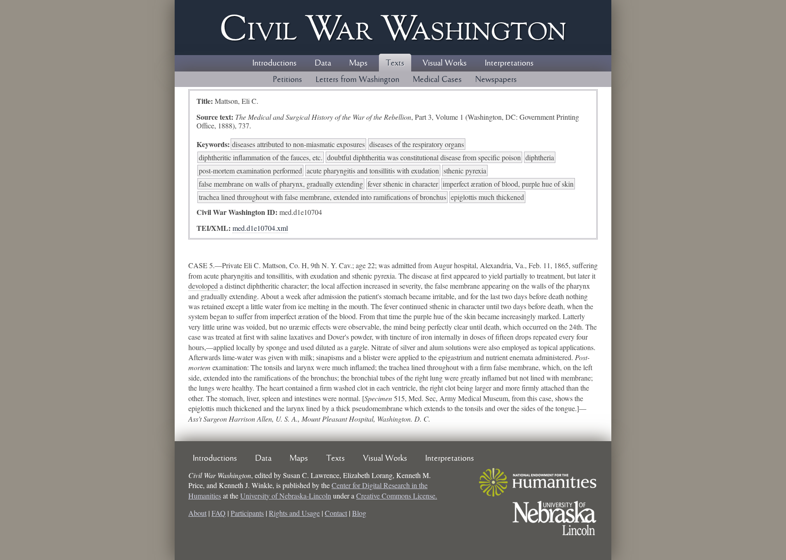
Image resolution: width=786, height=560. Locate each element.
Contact (336, 513)
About (197, 513)
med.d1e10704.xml (260, 228)
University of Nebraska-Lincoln (285, 495)
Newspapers (496, 79)
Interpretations (509, 63)
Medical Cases (437, 79)
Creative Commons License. (396, 495)
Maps (358, 63)
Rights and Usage (294, 513)
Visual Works (445, 63)
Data (323, 63)
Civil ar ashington (393, 27)
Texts (395, 63)
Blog (359, 513)
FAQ (219, 513)
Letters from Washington (357, 79)
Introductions (274, 63)
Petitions (287, 79)
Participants (247, 513)
